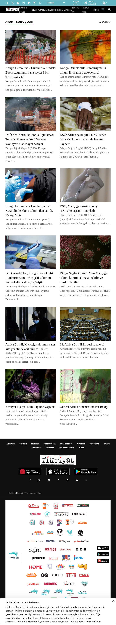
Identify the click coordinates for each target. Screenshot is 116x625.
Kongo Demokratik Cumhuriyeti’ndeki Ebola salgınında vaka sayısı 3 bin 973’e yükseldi (30, 72)
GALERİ (63, 10)
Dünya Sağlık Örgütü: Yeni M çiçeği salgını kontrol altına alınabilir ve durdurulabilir (83, 277)
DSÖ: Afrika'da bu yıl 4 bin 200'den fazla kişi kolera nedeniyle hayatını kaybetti (84, 139)
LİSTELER (69, 10)
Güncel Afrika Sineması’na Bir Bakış (84, 402)
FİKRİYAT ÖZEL (88, 10)
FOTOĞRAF (94, 440)
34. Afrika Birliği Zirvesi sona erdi (82, 340)
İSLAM (41, 10)
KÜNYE (81, 444)
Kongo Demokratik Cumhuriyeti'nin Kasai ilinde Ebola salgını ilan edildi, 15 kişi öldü (30, 210)
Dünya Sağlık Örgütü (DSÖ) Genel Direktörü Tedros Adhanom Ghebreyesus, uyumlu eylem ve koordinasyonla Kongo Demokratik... (30, 291)
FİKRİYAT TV (78, 10)
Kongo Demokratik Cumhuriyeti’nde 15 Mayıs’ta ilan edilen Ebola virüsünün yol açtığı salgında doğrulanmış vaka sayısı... (30, 85)
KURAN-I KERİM (66, 440)
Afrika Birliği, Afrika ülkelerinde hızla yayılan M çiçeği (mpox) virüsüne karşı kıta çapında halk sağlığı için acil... (30, 353)
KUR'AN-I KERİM (33, 10)
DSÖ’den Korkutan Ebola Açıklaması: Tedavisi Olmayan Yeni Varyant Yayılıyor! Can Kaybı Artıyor (30, 139)
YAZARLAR (48, 10)
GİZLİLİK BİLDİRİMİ (66, 444)
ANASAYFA (10, 440)
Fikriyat (19, 489)
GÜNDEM (23, 440)
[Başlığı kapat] (113, 601)
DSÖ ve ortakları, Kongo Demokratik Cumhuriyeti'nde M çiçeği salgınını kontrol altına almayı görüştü (30, 277)
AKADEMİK (56, 10)
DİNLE (96, 10)
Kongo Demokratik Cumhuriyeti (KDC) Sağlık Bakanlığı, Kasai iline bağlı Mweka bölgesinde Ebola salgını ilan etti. (30, 224)
